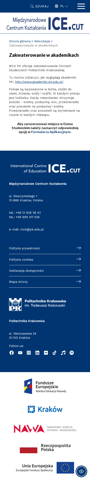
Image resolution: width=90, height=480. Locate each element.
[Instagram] (28, 352)
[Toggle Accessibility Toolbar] (81, 471)
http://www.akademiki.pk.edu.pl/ (39, 82)
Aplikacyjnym (51, 132)
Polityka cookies (21, 259)
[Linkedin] (37, 352)
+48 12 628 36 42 (28, 213)
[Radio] (63, 352)
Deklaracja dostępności (26, 271)
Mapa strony (18, 282)
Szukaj (42, 6)
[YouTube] (20, 352)
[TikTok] (54, 352)
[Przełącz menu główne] (81, 6)
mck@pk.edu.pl (32, 229)
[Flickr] (46, 352)
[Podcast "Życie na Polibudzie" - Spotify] (71, 352)
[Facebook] (11, 352)
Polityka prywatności (24, 248)
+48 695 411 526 (28, 217)
